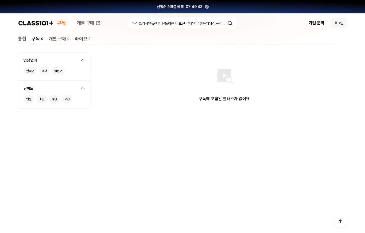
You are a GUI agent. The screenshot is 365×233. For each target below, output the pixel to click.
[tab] (22, 39)
